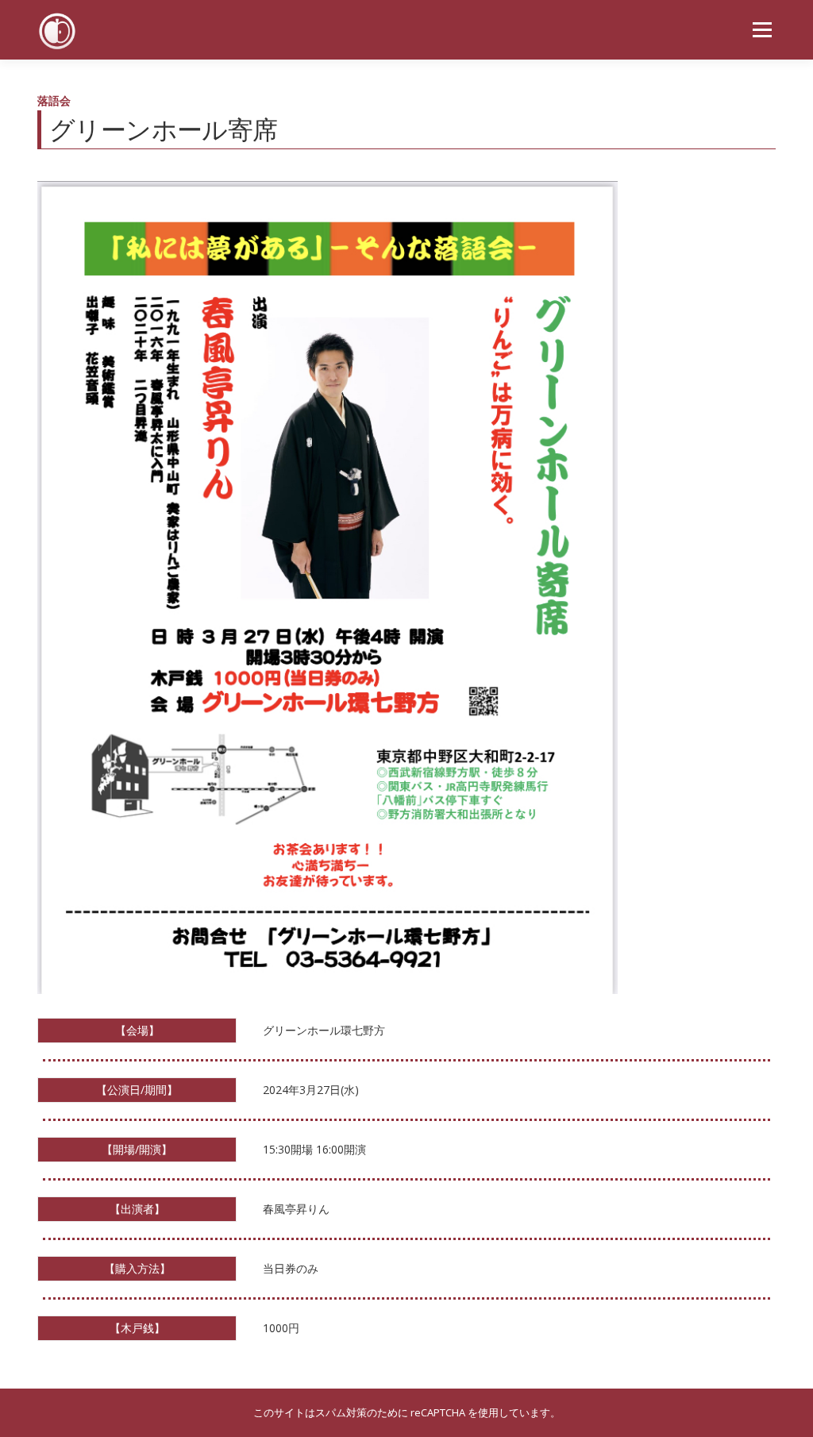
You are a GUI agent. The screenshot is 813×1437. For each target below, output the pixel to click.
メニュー (762, 29)
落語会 (54, 100)
